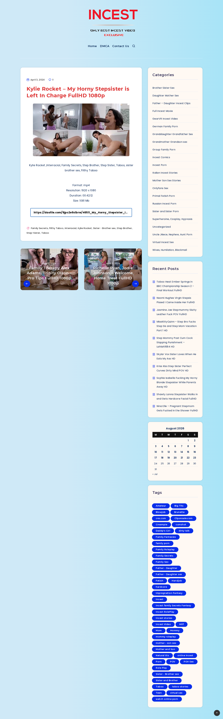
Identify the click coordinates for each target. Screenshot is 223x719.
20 (175, 457)
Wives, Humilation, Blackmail (169, 250)
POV (172, 661)
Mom (159, 630)
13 (175, 452)
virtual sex (176, 692)
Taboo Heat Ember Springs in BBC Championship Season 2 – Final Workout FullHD (175, 286)
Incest (159, 599)
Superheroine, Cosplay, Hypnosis (172, 219)
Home (92, 46)
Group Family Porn (163, 149)
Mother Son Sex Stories (166, 180)
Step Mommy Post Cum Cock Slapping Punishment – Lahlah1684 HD (175, 342)
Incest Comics (161, 157)
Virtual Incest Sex (163, 242)
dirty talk (184, 530)
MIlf (181, 624)
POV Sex (189, 661)
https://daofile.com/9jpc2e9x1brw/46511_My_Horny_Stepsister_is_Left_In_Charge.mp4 (83, 212)
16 (195, 452)
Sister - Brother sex (104, 228)
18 (162, 457)
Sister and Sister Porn (165, 211)
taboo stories (180, 686)
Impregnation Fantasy (169, 593)
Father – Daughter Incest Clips (171, 103)
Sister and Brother (167, 680)
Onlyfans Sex (160, 188)
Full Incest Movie (162, 111)
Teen (159, 692)
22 (188, 457)
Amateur (161, 505)
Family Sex (162, 562)
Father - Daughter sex (169, 574)
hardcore (161, 587)
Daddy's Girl (163, 530)
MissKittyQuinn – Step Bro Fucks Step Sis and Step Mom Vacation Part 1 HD (177, 326)
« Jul (154, 474)
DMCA (104, 46)
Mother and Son (165, 649)
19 (168, 457)
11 (162, 452)
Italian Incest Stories (165, 172)
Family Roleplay (165, 549)
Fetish (159, 580)
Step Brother (124, 228)
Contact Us (120, 46)
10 (156, 452)
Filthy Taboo (56, 228)
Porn (159, 661)
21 (182, 457)
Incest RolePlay (165, 611)
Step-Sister (33, 232)
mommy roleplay (166, 636)
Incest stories (164, 618)
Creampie (161, 524)
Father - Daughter (166, 568)
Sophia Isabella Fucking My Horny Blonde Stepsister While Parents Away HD (177, 382)
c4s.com (161, 518)
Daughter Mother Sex (165, 95)
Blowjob (161, 512)
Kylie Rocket (85, 228)
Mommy (175, 630)
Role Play (161, 667)
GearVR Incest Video (165, 118)
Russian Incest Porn (164, 203)
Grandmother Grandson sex (169, 142)
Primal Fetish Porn (163, 196)
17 (156, 457)
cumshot (181, 524)
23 (194, 457)
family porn (163, 543)
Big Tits (179, 505)
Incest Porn (159, 165)
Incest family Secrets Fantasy (173, 605)
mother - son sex (166, 643)
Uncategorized (161, 227)
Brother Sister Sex (163, 88)
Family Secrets (39, 228)
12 (169, 452)
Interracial (70, 228)
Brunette (179, 512)
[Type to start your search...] (133, 46)
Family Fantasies (166, 537)
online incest (185, 655)
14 (182, 452)
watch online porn (167, 699)
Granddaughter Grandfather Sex (172, 134)
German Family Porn (165, 126)
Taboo (45, 232)
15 (188, 452)
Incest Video (163, 624)
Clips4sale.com (183, 518)
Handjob (177, 580)
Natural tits (162, 655)
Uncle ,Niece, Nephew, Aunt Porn (172, 234)
